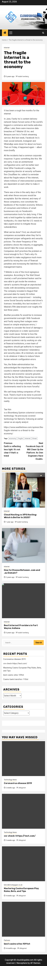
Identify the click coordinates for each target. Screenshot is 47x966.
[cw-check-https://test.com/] (23, 811)
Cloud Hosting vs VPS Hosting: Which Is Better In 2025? (20, 516)
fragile (20, 438)
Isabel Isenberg (23, 76)
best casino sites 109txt (13, 675)
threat (34, 438)
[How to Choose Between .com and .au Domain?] (23, 545)
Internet (7, 48)
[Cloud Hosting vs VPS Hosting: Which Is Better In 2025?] (23, 490)
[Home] (5, 33)
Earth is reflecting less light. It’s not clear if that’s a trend (12, 449)
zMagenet (22, 788)
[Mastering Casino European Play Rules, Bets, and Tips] (23, 863)
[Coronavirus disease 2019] (23, 758)
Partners (7, 940)
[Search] (43, 32)
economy (12, 438)
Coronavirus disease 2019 (14, 659)
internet (27, 438)
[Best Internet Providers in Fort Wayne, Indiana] (23, 600)
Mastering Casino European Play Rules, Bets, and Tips (21, 889)
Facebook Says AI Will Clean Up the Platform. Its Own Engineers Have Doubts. (34, 451)
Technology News (10, 780)
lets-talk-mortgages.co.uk (13, 885)
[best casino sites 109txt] (23, 919)
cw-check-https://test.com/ (15, 663)
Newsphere (22, 963)
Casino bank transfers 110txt (15, 679)
